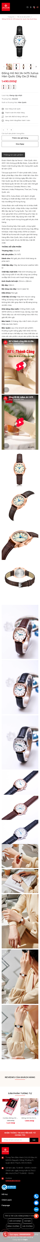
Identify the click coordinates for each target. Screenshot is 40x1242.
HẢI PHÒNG (27, 1226)
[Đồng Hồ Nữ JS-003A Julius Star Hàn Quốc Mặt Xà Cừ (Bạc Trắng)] (29, 1107)
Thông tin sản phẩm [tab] (13, 155)
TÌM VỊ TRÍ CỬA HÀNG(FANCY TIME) (20, 1216)
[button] (36, 66)
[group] (20, 42)
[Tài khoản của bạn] (31, 7)
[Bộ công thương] (9, 1187)
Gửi (34, 1140)
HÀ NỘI (27, 1221)
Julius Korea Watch (10, 1209)
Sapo (25, 1240)
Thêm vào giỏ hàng (20, 138)
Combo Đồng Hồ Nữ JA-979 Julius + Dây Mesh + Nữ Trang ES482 (11, 1118)
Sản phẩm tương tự (20, 1093)
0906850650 (13, 1181)
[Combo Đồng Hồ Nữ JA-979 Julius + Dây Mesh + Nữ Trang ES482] (11, 1107)
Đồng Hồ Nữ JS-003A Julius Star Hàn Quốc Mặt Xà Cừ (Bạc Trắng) (29, 1118)
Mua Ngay (20, 144)
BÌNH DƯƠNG (13, 1226)
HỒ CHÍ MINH (15, 1221)
